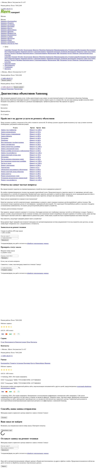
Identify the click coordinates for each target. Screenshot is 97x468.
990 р (38, 165)
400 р (38, 157)
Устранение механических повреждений (14, 178)
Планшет (14, 50)
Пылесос (13, 53)
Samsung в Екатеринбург (9, 21)
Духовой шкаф (73, 50)
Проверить (5, 258)
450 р (38, 142)
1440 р (39, 130)
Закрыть (4, 466)
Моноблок (42, 50)
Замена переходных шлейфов (10, 146)
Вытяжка (19, 53)
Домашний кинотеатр (53, 51)
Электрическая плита (86, 53)
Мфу (58, 53)
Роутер (69, 53)
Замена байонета (6, 136)
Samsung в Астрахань (8, 24)
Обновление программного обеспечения (14, 169)
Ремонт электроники (7, 165)
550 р (38, 132)
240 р (38, 159)
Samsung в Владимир (7, 26)
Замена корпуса (6, 174)
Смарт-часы (87, 51)
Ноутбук (20, 50)
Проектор (80, 51)
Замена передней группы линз (11, 155)
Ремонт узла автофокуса (9, 180)
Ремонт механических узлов (10, 176)
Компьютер (50, 50)
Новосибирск (40, 363)
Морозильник (51, 53)
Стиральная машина (40, 53)
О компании (9, 67)
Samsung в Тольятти (7, 23)
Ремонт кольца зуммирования (10, 134)
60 (32, 130)
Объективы (10, 89)
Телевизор (64, 51)
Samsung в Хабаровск (8, 42)
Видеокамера (82, 50)
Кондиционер (91, 50)
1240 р (39, 153)
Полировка (4, 138)
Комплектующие (10, 63)
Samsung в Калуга (6, 28)
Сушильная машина (39, 51)
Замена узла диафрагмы (8, 130)
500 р (38, 144)
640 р (38, 151)
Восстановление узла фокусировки (12, 142)
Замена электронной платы (10, 148)
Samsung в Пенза (6, 40)
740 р (38, 155)
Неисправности (10, 65)
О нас (2, 342)
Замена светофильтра (8, 144)
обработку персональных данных (38, 243)
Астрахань (19, 363)
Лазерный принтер (26, 51)
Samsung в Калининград (8, 35)
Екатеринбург (5, 363)
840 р (38, 169)
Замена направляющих (8, 132)
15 (32, 167)
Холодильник (28, 50)
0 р (37, 167)
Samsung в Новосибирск (8, 30)
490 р (38, 136)
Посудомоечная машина (12, 51)
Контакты (8, 69)
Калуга (33, 363)
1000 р (39, 178)
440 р (38, 134)
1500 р (39, 146)
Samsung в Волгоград (8, 38)
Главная (3, 89)
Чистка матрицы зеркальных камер (12, 159)
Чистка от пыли (6, 163)
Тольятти (13, 363)
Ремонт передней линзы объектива (12, 171)
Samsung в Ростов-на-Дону (9, 43)
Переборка (4, 140)
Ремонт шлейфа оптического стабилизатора (15, 151)
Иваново (47, 363)
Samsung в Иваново (7, 31)
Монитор (36, 50)
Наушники (63, 53)
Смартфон (8, 50)
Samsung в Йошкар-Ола (8, 33)
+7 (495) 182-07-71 (7, 9)
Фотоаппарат (72, 51)
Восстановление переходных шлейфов (13, 161)
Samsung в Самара (7, 36)
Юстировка (4, 157)
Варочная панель (28, 53)
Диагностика (18, 89)
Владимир (27, 363)
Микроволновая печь (61, 50)
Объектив (75, 53)
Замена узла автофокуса (8, 153)
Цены (28, 342)
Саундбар (8, 55)
